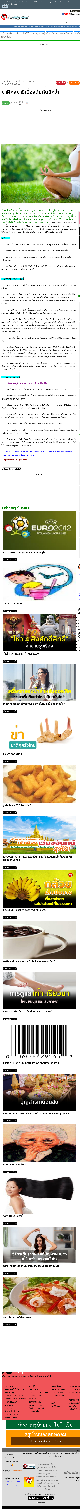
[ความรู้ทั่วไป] (5, 36)
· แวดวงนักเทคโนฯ (10, 1417)
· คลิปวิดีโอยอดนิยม (57, 1395)
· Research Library (11, 1411)
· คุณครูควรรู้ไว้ (73, 1400)
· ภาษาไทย (32, 1398)
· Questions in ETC (11, 1414)
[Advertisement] (39, 490)
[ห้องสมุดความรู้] (37, 33)
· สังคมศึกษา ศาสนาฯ (36, 1405)
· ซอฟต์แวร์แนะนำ (10, 1402)
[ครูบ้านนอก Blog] (26, 33)
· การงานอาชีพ (33, 1411)
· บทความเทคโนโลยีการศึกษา (14, 1389)
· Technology (9, 1386)
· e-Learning (9, 1392)
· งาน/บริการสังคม (57, 1392)
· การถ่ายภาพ (8, 1405)
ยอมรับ (5, 6)
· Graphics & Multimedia (14, 1395)
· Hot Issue (8, 1408)
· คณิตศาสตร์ (33, 1389)
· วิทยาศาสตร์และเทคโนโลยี (38, 1392)
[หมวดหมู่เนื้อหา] (52, 33)
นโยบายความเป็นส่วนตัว (10, 4)
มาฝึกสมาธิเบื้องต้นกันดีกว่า (11, 469)
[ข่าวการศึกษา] (15, 33)
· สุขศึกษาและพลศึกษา (36, 1402)
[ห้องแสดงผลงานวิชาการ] (66, 33)
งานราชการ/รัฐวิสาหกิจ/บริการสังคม (19, 83)
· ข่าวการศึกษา (55, 1386)
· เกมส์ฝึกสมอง (55, 1406)
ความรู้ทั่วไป (19, 81)
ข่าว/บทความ (74, 82)
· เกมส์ (52, 1403)
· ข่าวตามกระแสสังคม (58, 1389)
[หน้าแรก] (4, 33)
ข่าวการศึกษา (7, 81)
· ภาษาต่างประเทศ (34, 1395)
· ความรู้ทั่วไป (33, 1386)
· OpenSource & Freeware (15, 1398)
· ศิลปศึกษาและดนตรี (36, 1408)
